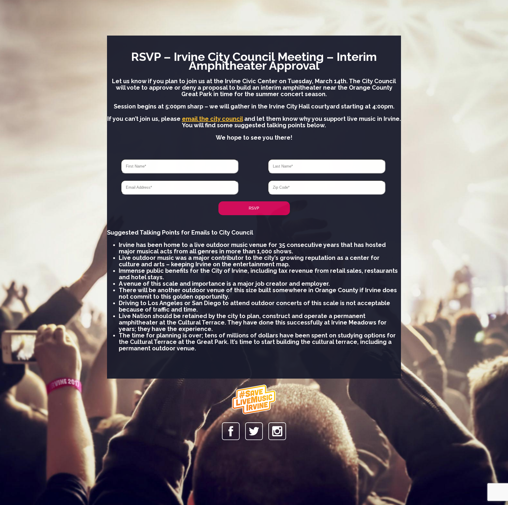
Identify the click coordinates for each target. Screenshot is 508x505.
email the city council (212, 118)
